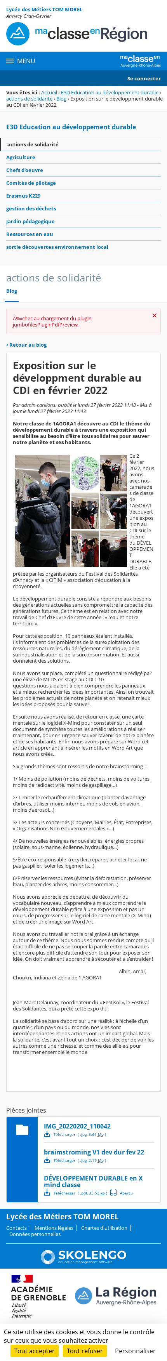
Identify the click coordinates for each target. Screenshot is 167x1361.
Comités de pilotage (31, 182)
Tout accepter (34, 1351)
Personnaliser (135, 1351)
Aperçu (121, 1192)
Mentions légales (54, 1228)
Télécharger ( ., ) (79, 1134)
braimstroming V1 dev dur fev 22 (94, 1152)
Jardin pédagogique (30, 221)
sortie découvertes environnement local (57, 246)
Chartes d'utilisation (104, 1228)
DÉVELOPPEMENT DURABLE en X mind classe (93, 1181)
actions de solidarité (29, 98)
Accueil (49, 92)
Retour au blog (26, 344)
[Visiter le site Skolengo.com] (83, 1262)
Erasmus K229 (23, 195)
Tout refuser (85, 1351)
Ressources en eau (29, 234)
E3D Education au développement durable (109, 92)
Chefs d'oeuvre (24, 170)
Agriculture (20, 157)
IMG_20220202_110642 (77, 1126)
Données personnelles (35, 1234)
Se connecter (144, 78)
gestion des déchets (31, 208)
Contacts (16, 1228)
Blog (61, 98)
